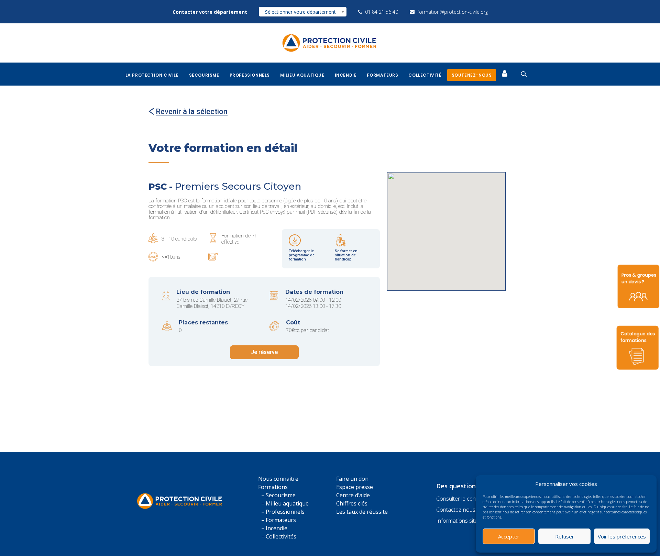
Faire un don (352, 478)
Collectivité (424, 75)
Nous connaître (278, 478)
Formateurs (382, 75)
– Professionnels (283, 511)
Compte (506, 73)
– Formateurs (278, 520)
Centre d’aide (353, 495)
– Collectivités (278, 536)
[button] (646, 483)
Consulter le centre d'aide (467, 498)
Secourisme (204, 75)
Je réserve (264, 352)
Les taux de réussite (362, 511)
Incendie (346, 75)
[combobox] (302, 11)
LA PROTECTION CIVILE (152, 75)
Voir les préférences (622, 536)
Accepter (508, 536)
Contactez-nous (455, 509)
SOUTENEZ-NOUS (472, 75)
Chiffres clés (351, 503)
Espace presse (354, 487)
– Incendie (274, 528)
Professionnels (250, 75)
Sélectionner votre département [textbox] (300, 12)
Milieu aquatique (302, 75)
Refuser (564, 536)
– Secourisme (278, 495)
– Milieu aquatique (285, 503)
